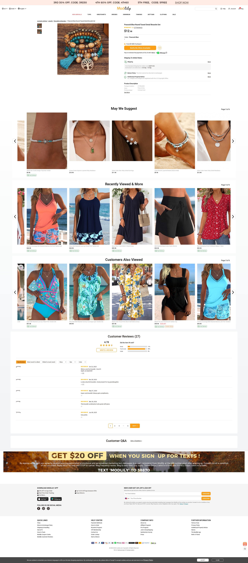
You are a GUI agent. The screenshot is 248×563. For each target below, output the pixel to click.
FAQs (38, 523)
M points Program (96, 527)
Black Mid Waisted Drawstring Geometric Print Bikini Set (35, 246)
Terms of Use (195, 523)
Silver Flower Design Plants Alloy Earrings (158, 170)
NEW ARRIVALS (77, 14)
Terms (181, 504)
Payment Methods (96, 523)
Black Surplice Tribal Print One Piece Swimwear (118, 321)
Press (142, 534)
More (209, 62)
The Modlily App (196, 532)
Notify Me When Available (140, 48)
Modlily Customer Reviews (45, 537)
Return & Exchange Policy (45, 525)
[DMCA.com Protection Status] (153, 543)
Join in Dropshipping (147, 530)
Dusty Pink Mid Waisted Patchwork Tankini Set (117, 246)
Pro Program (144, 527)
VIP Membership (96, 530)
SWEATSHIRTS (101, 14)
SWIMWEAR (126, 14)
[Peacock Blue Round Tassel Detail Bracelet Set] (83, 49)
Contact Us (94, 532)
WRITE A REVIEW (106, 350)
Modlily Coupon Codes (44, 534)
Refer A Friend (195, 534)
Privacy (186, 504)
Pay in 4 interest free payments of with (140, 52)
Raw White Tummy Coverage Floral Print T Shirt (75, 321)
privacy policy (130, 550)
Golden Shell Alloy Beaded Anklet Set (29, 170)
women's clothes (42, 21)
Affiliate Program (146, 525)
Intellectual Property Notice (199, 527)
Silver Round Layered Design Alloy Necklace (74, 170)
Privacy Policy (195, 525)
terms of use (121, 550)
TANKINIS (139, 14)
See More (127, 92)
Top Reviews (21, 362)
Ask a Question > (136, 441)
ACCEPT (203, 560)
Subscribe (206, 493)
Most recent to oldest (33, 362)
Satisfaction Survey (146, 532)
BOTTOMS (151, 14)
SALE (174, 14)
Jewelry (50, 21)
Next (134, 426)
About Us (143, 523)
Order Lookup (95, 534)
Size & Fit (40, 530)
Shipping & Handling (43, 527)
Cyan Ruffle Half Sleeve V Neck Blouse (72, 246)
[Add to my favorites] (160, 48)
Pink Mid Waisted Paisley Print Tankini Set (30, 321)
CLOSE (217, 560)
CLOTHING (163, 14)
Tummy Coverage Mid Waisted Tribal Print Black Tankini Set (164, 246)
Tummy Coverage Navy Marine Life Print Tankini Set (161, 321)
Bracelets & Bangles (60, 21)
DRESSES (114, 14)
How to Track (41, 532)
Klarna (193, 530)
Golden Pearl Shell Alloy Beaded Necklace (116, 170)
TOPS (89, 14)
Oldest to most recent (48, 362)
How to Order (95, 525)
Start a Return (95, 537)
